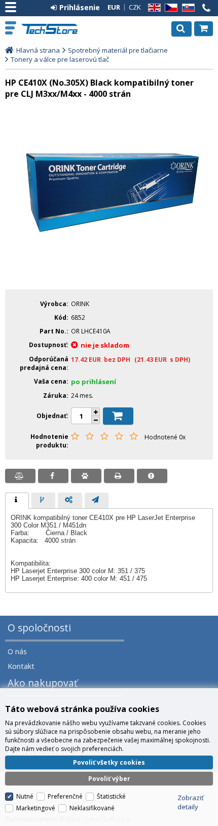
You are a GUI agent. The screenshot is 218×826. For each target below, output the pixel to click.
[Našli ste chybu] (152, 476)
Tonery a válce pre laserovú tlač (60, 59)
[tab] (17, 501)
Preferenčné (65, 796)
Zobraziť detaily (190, 802)
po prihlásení (93, 381)
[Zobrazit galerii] (109, 274)
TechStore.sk (50, 29)
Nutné (24, 796)
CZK (135, 7)
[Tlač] (119, 476)
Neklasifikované (92, 808)
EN (153, 8)
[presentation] (17, 500)
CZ (169, 8)
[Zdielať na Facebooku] (53, 476)
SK (187, 8)
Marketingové (35, 808)
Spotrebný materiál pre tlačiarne (118, 50)
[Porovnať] (20, 476)
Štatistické (111, 796)
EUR (113, 7)
